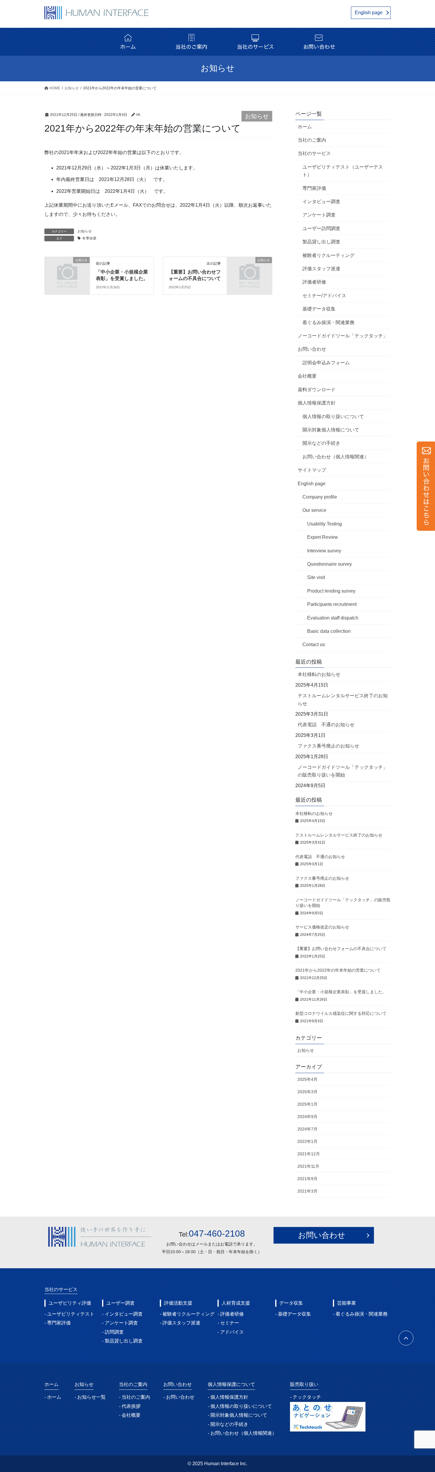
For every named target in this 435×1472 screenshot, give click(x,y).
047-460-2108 (217, 1233)
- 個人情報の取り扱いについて (240, 1406)
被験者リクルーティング (328, 255)
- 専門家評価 (57, 1322)
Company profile (319, 496)
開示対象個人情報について (330, 429)
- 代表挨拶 (130, 1406)
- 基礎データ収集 (293, 1313)
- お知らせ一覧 (90, 1397)
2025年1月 (307, 1104)
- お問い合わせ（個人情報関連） (242, 1433)
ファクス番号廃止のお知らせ (328, 745)
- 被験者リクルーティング (187, 1313)
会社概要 (307, 375)
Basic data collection (329, 631)
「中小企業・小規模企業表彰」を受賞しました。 (340, 991)
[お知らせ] (67, 270)
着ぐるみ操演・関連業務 (328, 322)
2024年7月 (307, 1129)
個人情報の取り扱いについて (333, 416)
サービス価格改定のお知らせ (322, 927)
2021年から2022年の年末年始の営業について (338, 970)
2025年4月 (307, 1079)
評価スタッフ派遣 (321, 268)
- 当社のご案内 (134, 1397)
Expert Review (322, 537)
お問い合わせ (312, 349)
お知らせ (257, 116)
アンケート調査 (319, 214)
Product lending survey (331, 590)
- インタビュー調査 (122, 1313)
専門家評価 (314, 188)
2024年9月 (307, 1116)
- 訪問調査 (113, 1331)
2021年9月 (307, 1178)
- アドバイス (231, 1331)
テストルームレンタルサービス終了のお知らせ (343, 699)
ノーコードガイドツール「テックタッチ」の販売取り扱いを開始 (343, 771)
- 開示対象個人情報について (237, 1415)
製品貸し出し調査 (321, 241)
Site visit (316, 577)
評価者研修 (314, 281)
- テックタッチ (305, 1397)
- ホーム (52, 1397)
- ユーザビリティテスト (69, 1313)
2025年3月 (307, 1091)
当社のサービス (314, 153)
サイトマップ (312, 470)
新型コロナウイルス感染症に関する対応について (340, 1013)
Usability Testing (324, 523)
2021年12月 (308, 1153)
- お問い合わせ (178, 1397)
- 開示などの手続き (228, 1424)
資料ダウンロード (317, 389)
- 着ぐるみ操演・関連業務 (360, 1313)
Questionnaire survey (329, 564)
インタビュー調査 (321, 201)
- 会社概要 (130, 1415)
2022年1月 (307, 1141)
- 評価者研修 (231, 1313)
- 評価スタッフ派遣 (180, 1322)
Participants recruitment (332, 604)
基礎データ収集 (319, 308)
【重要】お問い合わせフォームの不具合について (340, 948)
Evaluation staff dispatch (332, 617)
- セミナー (228, 1322)
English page (369, 12)
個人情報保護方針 (317, 402)
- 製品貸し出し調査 (122, 1340)
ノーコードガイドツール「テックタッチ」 (343, 335)
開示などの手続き (321, 443)
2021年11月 (308, 1166)
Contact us (313, 644)
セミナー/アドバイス (324, 295)
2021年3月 (307, 1191)
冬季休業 (89, 238)
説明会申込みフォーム (326, 362)
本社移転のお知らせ (319, 674)
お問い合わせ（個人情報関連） (335, 456)
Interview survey (324, 550)
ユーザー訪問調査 (321, 228)
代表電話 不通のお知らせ (326, 724)
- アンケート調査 (120, 1322)
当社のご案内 (312, 140)
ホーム (305, 126)
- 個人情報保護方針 (228, 1397)
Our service (314, 510)
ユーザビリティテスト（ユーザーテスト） (342, 170)
